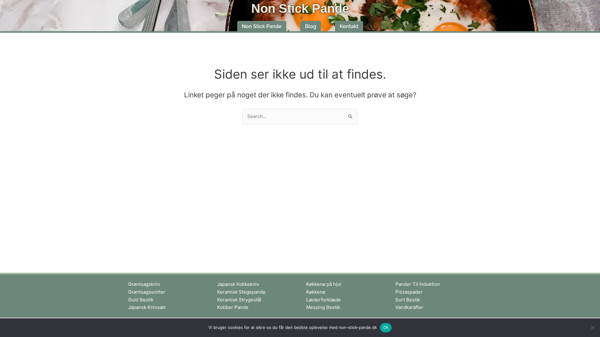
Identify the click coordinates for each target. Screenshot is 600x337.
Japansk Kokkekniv (238, 284)
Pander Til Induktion (417, 284)
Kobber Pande (232, 307)
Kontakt (349, 26)
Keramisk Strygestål (239, 300)
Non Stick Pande (300, 8)
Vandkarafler (409, 307)
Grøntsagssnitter (146, 292)
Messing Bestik (323, 307)
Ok (386, 327)
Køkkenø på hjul (323, 284)
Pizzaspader (408, 292)
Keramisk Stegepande (241, 292)
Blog (310, 26)
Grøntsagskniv (144, 284)
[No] (592, 328)
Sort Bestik (407, 300)
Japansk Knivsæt (147, 307)
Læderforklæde (323, 300)
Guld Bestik (140, 300)
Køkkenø (315, 292)
